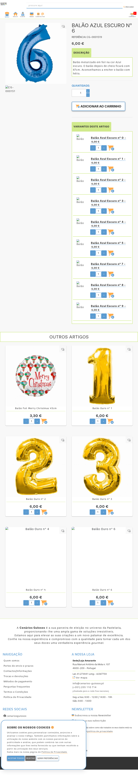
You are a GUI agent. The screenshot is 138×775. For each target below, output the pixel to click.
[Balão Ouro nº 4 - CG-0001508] (35, 557)
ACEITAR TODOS (16, 758)
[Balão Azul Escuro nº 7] (81, 264)
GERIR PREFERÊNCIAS (47, 758)
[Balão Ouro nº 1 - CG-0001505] (102, 375)
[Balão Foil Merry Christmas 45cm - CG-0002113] (35, 375)
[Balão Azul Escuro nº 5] (81, 243)
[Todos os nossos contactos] (40, 13)
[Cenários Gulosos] (3, 4)
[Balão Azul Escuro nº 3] (81, 201)
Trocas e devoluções (16, 676)
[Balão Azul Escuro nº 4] (81, 222)
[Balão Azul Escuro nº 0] (81, 137)
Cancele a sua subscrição (90, 720)
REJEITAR (30, 758)
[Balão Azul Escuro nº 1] (81, 158)
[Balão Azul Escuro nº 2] (81, 180)
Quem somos (11, 660)
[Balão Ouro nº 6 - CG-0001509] (102, 557)
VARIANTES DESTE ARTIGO (91, 126)
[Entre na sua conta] (23, 13)
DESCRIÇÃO (81, 52)
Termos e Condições (16, 692)
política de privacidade (100, 731)
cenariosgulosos (16, 716)
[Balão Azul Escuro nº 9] (81, 306)
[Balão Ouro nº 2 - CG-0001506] (35, 466)
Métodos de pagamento (18, 681)
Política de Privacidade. (54, 752)
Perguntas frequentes (17, 686)
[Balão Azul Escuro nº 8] (81, 285)
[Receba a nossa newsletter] (32, 13)
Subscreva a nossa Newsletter (92, 715)
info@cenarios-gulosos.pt (88, 683)
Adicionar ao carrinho (100, 106)
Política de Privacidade (17, 697)
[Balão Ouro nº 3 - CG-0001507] (102, 466)
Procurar (129, 7)
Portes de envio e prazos (18, 665)
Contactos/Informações (18, 671)
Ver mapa (81, 677)
